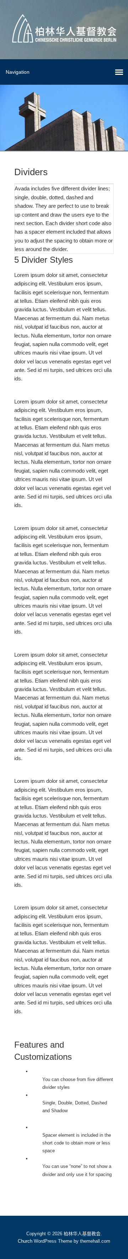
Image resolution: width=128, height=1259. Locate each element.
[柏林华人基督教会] (64, 37)
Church (25, 1241)
